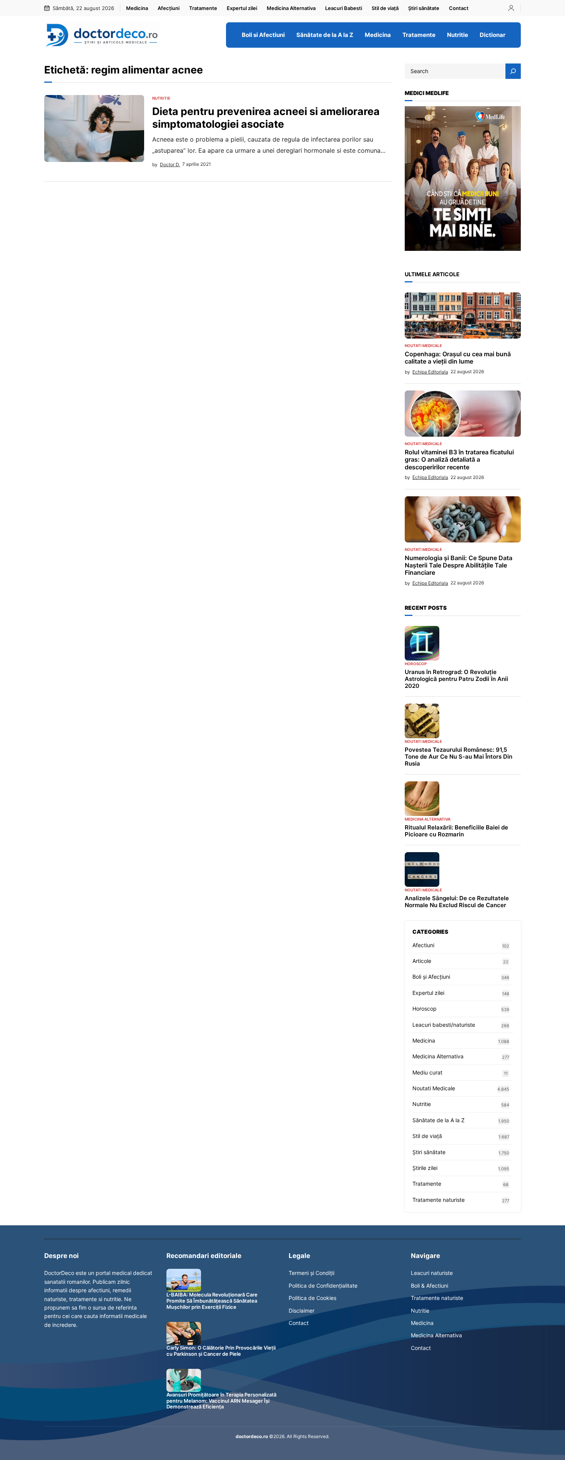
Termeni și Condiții (311, 1273)
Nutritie (161, 98)
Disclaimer (301, 1310)
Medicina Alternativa (427, 819)
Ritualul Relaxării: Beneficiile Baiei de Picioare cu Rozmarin (456, 831)
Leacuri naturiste (432, 1273)
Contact (299, 1323)
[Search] (513, 71)
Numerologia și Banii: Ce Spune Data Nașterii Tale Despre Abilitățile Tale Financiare (458, 565)
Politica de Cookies (312, 1298)
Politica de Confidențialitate (323, 1285)
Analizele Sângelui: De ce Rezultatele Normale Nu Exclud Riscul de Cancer (457, 902)
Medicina (423, 1040)
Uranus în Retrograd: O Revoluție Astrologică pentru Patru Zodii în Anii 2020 (456, 679)
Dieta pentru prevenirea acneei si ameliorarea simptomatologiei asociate (266, 117)
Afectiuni (423, 945)
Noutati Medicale (423, 345)
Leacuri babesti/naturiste (443, 1024)
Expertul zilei (428, 992)
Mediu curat (427, 1072)
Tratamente (426, 1183)
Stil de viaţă (427, 1136)
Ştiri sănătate (428, 1152)
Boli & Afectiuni (429, 1285)
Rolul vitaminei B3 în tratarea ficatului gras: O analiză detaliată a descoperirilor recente (459, 460)
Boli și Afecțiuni (431, 976)
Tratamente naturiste (438, 1199)
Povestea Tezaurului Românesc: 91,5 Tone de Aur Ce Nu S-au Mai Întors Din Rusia (458, 756)
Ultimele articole (432, 274)
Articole (421, 961)
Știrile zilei (424, 1168)
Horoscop (416, 663)
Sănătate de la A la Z (438, 1120)
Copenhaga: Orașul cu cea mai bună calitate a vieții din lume (458, 357)
